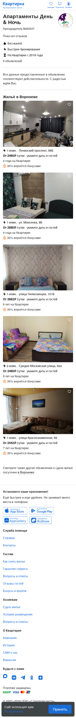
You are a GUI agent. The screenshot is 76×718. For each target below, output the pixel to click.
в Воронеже (26, 472)
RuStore (40, 520)
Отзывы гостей (13, 583)
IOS (15, 510)
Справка (9, 538)
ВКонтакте (14, 677)
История (9, 645)
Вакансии (9, 660)
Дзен (40, 677)
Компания (10, 638)
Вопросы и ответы (15, 576)
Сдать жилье (11, 607)
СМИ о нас (10, 652)
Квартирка (15, 5)
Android (42, 510)
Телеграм (23, 677)
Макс (5, 676)
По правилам (13, 710)
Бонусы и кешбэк (14, 591)
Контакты (9, 545)
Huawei (15, 520)
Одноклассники (32, 677)
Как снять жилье (14, 561)
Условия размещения (17, 614)
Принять (60, 709)
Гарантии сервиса (15, 569)
